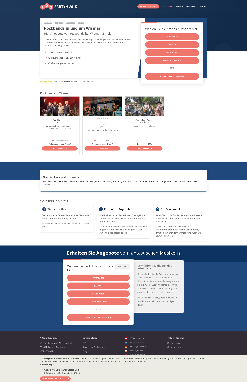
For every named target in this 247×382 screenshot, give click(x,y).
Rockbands (70, 22)
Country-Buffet (145, 120)
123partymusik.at (136, 350)
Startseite (48, 22)
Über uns (179, 6)
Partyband (59, 22)
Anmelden (202, 6)
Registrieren (190, 6)
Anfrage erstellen (148, 6)
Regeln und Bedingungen (95, 347)
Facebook (175, 343)
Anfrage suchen (167, 6)
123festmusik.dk (136, 338)
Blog (85, 351)
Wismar (81, 22)
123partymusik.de (137, 346)
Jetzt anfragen (60, 148)
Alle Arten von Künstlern (172, 76)
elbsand (102, 124)
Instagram (175, 347)
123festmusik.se (136, 342)
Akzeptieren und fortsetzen (55, 379)
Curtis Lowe (60, 120)
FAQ (84, 343)
